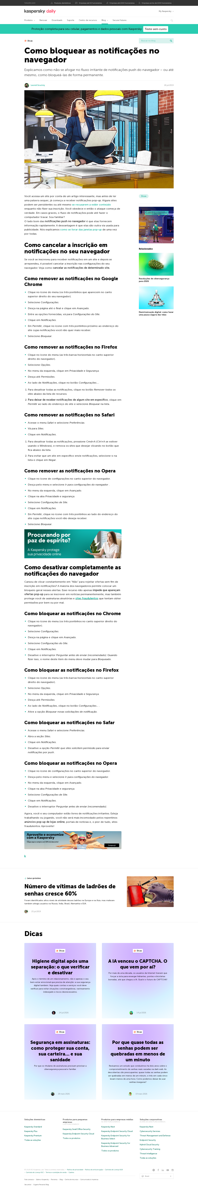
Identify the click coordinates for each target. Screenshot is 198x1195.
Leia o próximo (34, 878)
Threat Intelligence (148, 1154)
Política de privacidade (75, 1170)
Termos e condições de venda (56, 1172)
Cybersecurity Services (150, 1131)
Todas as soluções (32, 1140)
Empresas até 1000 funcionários (122, 3)
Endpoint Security (148, 1140)
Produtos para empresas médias (117, 1119)
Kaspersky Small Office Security (76, 1129)
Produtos (28, 20)
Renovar (43, 20)
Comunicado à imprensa (89, 1179)
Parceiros (54, 1179)
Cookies (71, 1172)
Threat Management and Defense (155, 1136)
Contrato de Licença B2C (35, 1172)
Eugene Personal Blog (41, 1185)
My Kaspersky (165, 11)
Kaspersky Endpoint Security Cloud (78, 1134)
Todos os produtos (71, 1138)
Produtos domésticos (62, 3)
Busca (171, 40)
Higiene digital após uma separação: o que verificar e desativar (60, 966)
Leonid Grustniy (38, 85)
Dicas (30, 41)
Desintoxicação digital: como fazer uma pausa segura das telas (156, 313)
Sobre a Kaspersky (42, 1179)
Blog (104, 20)
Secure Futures (120, 20)
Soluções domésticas (34, 1119)
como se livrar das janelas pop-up (81, 229)
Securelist (27, 1185)
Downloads (57, 20)
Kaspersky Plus (30, 1131)
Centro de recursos (88, 20)
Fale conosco (29, 1179)
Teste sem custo (156, 29)
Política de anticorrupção (94, 1170)
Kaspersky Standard (33, 1127)
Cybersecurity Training (150, 1149)
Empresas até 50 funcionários (90, 3)
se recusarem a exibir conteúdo (91, 204)
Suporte (70, 20)
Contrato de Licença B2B (114, 1170)
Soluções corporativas (151, 1119)
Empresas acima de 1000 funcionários (156, 3)
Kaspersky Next (108, 1127)
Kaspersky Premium (33, 1136)
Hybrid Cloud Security (149, 1145)
